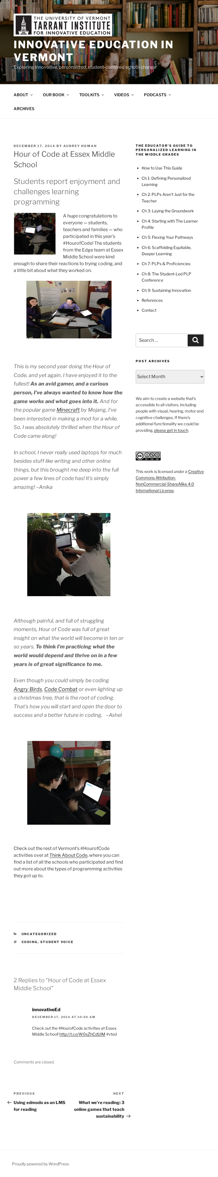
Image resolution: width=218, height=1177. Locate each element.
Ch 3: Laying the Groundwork (168, 210)
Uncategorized (39, 934)
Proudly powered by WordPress (40, 1163)
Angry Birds (28, 689)
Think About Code (68, 855)
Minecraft (68, 410)
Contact (149, 310)
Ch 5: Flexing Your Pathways (167, 237)
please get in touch (171, 430)
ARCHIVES (24, 108)
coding (30, 942)
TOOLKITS (89, 94)
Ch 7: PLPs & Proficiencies (166, 263)
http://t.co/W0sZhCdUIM (82, 1034)
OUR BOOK (53, 94)
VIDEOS (121, 94)
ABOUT (21, 94)
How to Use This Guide (162, 168)
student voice (57, 942)
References (152, 300)
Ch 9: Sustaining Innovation (166, 290)
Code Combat (60, 689)
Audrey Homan (80, 146)
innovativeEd (46, 1009)
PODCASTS (155, 94)
